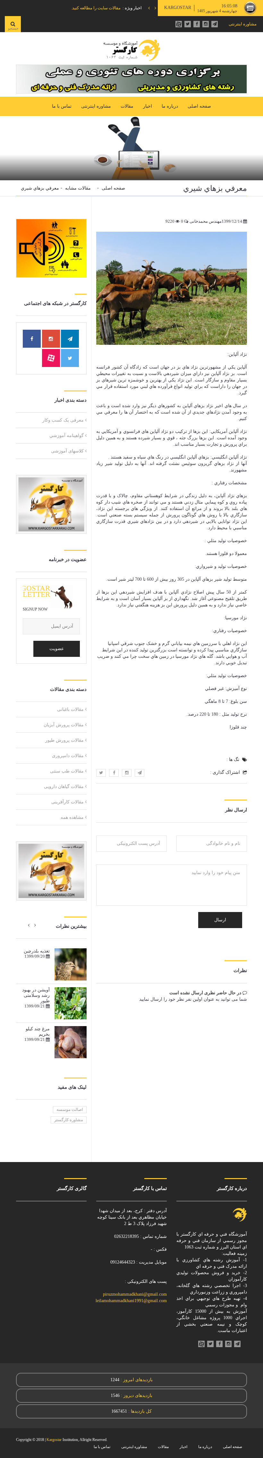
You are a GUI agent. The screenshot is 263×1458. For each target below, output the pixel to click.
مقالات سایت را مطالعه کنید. (96, 7)
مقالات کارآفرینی (67, 802)
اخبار (147, 106)
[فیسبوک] (196, 24)
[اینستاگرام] (205, 24)
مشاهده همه (72, 817)
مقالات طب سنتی (67, 771)
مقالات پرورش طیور (64, 740)
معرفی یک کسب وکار (63, 420)
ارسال (220, 919)
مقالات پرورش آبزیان (64, 724)
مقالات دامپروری (68, 755)
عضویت (56, 648)
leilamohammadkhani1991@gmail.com (131, 1300)
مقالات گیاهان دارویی (64, 786)
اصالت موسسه (69, 1109)
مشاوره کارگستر (68, 1119)
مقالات (127, 106)
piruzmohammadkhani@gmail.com (135, 1294)
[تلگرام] (214, 24)
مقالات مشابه (78, 188)
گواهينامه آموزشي (66, 435)
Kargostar (54, 1439)
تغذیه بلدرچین (37, 951)
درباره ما (170, 106)
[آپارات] (178, 24)
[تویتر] (187, 24)
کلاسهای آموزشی (67, 451)
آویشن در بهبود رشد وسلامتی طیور (36, 995)
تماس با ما (62, 106)
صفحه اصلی (199, 106)
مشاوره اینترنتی (243, 24)
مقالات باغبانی (70, 709)
